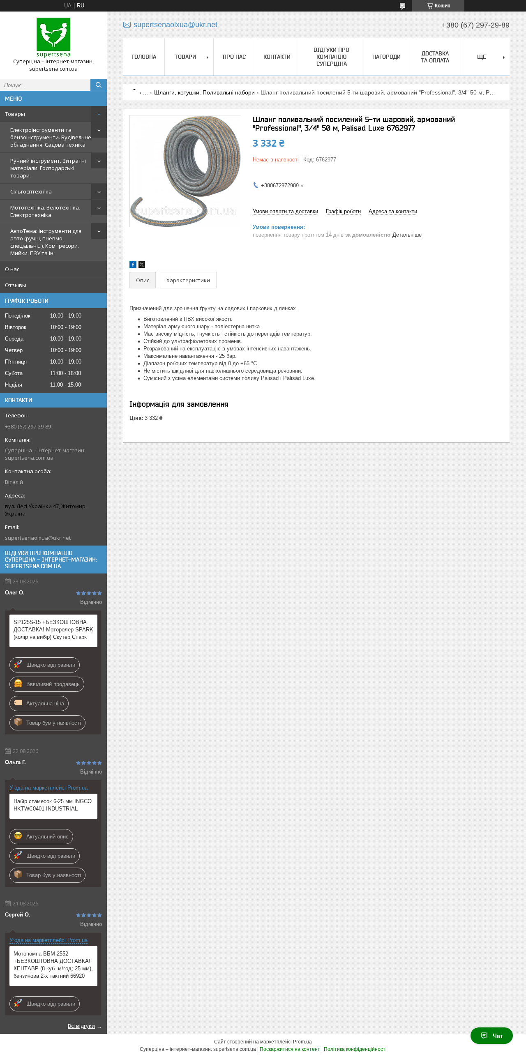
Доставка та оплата (435, 57)
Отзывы (15, 285)
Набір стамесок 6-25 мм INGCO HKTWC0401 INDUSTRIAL (53, 805)
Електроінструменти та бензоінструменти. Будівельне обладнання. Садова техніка (50, 137)
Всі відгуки (81, 1025)
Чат (498, 1035)
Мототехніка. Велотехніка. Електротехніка (45, 211)
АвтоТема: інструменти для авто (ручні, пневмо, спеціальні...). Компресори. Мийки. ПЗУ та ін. (45, 242)
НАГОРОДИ (386, 56)
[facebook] (132, 266)
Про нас (234, 56)
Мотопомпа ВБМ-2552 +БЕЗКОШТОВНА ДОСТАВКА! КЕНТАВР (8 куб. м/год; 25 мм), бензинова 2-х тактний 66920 (53, 965)
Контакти (277, 56)
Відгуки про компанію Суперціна (331, 56)
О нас (12, 269)
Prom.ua (302, 1042)
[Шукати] (98, 85)
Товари (185, 56)
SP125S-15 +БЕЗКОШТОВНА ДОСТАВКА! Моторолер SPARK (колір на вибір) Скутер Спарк (53, 629)
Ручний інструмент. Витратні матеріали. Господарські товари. (48, 168)
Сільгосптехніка (31, 191)
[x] (141, 266)
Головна (144, 56)
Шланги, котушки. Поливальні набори (204, 92)
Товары (15, 113)
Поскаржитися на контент (290, 1049)
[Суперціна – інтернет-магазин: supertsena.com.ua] (53, 38)
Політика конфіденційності (355, 1049)
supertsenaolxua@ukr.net (38, 537)
